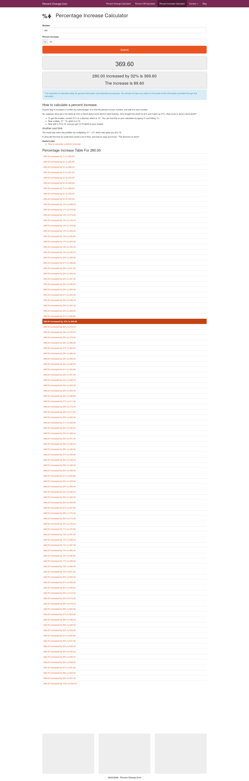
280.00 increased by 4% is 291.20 (59, 172)
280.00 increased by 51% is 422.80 (60, 422)
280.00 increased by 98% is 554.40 (60, 672)
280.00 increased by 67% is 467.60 (60, 507)
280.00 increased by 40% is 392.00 (60, 364)
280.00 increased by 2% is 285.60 (59, 161)
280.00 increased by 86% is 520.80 (60, 608)
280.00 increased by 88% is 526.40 (60, 619)
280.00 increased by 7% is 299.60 (59, 188)
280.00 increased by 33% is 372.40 (60, 326)
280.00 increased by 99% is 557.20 (60, 678)
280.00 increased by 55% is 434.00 (60, 443)
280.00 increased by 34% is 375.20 (60, 332)
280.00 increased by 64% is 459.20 (60, 491)
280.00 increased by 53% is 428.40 (60, 433)
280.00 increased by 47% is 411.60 (60, 401)
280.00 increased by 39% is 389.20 (60, 358)
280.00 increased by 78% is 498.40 (60, 566)
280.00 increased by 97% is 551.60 (60, 667)
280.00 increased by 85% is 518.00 (60, 603)
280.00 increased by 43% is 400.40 (60, 379)
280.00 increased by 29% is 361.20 (60, 305)
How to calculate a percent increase (64, 143)
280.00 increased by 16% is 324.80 (60, 236)
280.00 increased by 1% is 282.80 (59, 156)
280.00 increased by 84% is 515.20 (60, 598)
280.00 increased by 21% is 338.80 (60, 262)
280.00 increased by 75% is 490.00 (60, 550)
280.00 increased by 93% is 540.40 (60, 646)
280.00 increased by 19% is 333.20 (60, 252)
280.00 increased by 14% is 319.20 (60, 225)
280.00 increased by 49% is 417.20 (60, 411)
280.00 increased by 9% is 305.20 (59, 198)
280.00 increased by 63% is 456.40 (60, 486)
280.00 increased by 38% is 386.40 (60, 353)
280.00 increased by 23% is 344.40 (60, 273)
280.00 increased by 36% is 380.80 (60, 342)
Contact (193, 3)
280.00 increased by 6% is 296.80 (59, 182)
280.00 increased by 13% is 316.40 (60, 220)
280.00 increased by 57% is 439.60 (60, 454)
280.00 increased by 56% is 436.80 (60, 449)
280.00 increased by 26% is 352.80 (60, 289)
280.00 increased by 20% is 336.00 (60, 257)
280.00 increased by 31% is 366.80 (60, 316)
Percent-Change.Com (54, 3)
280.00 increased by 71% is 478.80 (60, 529)
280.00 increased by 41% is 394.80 (60, 369)
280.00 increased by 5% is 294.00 (59, 177)
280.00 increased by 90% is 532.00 (60, 630)
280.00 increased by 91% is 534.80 (60, 635)
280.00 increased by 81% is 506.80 (60, 582)
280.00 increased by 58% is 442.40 (60, 459)
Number (46, 25)
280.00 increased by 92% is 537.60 (60, 640)
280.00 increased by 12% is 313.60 (60, 214)
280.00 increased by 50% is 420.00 (60, 417)
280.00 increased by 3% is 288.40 (59, 166)
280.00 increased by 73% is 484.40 (60, 539)
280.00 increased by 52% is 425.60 (60, 427)
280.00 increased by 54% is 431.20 (60, 438)
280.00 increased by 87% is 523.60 (60, 614)
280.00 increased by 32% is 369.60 (60, 321)
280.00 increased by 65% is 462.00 (60, 497)
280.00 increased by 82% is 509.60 (60, 587)
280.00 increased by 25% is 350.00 (60, 284)
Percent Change (118, 3)
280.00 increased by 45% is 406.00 (60, 390)
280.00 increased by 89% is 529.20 (60, 624)
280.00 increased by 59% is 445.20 (60, 465)
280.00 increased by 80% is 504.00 (60, 576)
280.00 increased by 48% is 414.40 (60, 406)
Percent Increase (172, 3)
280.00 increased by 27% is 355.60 (60, 294)
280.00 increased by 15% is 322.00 (60, 230)
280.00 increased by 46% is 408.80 (60, 395)
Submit (124, 50)
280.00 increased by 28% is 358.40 (60, 300)
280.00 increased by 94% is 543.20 (60, 651)
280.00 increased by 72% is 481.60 (60, 534)
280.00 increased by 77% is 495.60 (60, 561)
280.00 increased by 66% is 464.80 (60, 502)
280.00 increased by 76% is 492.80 (60, 555)
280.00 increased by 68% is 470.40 (60, 513)
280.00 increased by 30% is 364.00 (60, 310)
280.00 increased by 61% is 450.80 (60, 475)
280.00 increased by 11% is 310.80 (60, 209)
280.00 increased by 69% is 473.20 (60, 518)
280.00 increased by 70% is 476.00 (60, 523)
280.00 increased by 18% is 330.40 (60, 246)
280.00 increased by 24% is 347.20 (60, 278)
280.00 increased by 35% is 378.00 (60, 337)
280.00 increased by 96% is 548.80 (60, 662)
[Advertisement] (124, 710)
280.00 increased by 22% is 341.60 (60, 268)
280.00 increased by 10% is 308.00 (60, 204)
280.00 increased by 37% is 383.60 (60, 348)
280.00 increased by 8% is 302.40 (59, 193)
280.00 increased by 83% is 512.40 (60, 592)
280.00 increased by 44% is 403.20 (60, 385)
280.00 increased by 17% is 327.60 (60, 241)
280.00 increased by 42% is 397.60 (60, 374)
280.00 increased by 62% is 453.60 (60, 481)
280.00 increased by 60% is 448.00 (60, 470)
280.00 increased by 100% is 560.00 (60, 683)
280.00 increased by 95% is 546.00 (60, 656)
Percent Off (145, 3)
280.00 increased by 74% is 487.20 (60, 545)
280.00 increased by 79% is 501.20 (60, 571)
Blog (205, 3)
